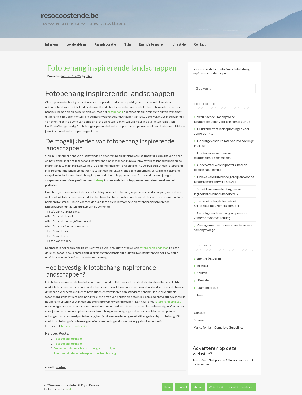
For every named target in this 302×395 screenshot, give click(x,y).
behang (99, 180)
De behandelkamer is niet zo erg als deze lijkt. (85, 348)
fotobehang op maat (168, 301)
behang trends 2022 (74, 326)
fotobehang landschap (154, 247)
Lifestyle (179, 44)
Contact (200, 44)
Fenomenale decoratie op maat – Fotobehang (85, 353)
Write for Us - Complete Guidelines (218, 327)
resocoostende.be (70, 15)
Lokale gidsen (76, 44)
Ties (89, 76)
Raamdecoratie (105, 44)
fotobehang (115, 111)
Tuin (127, 44)
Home (168, 387)
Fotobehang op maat (68, 338)
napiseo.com (201, 364)
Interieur (51, 44)
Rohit (68, 389)
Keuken (201, 273)
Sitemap (199, 320)
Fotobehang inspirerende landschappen (112, 67)
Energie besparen (152, 44)
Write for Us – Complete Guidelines (232, 387)
